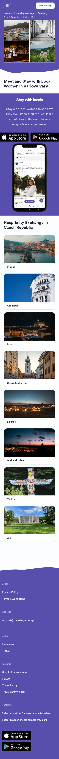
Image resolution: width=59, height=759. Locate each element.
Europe (41, 13)
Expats (6, 679)
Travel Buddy (9, 685)
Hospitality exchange (23, 13)
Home (7, 13)
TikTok (6, 651)
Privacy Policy (10, 592)
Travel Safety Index (13, 692)
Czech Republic (11, 17)
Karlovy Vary (29, 17)
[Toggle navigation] (7, 5)
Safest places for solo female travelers (24, 720)
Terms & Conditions (13, 599)
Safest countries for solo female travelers (26, 713)
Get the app (45, 6)
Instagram (8, 644)
